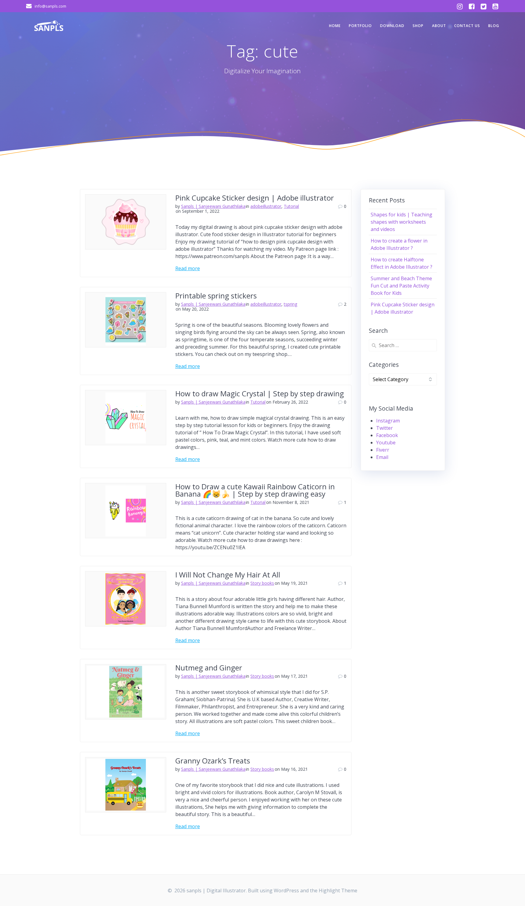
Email (382, 457)
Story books (262, 583)
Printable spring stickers (216, 296)
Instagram (388, 420)
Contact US (467, 25)
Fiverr (382, 449)
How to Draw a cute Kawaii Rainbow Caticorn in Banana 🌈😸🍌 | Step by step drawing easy (255, 490)
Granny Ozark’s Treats (212, 761)
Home (335, 25)
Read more (187, 268)
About (439, 25)
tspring (290, 304)
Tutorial (291, 206)
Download (392, 25)
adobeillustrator (265, 206)
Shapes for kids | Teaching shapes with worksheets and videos (401, 222)
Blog (493, 25)
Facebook (387, 435)
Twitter (384, 428)
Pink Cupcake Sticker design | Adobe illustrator (254, 198)
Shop (418, 25)
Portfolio (360, 25)
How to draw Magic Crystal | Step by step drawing (259, 393)
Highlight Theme (338, 890)
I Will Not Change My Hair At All (227, 575)
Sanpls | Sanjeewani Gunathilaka (213, 206)
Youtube (386, 442)
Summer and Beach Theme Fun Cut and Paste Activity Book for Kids (401, 285)
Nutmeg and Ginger (208, 668)
